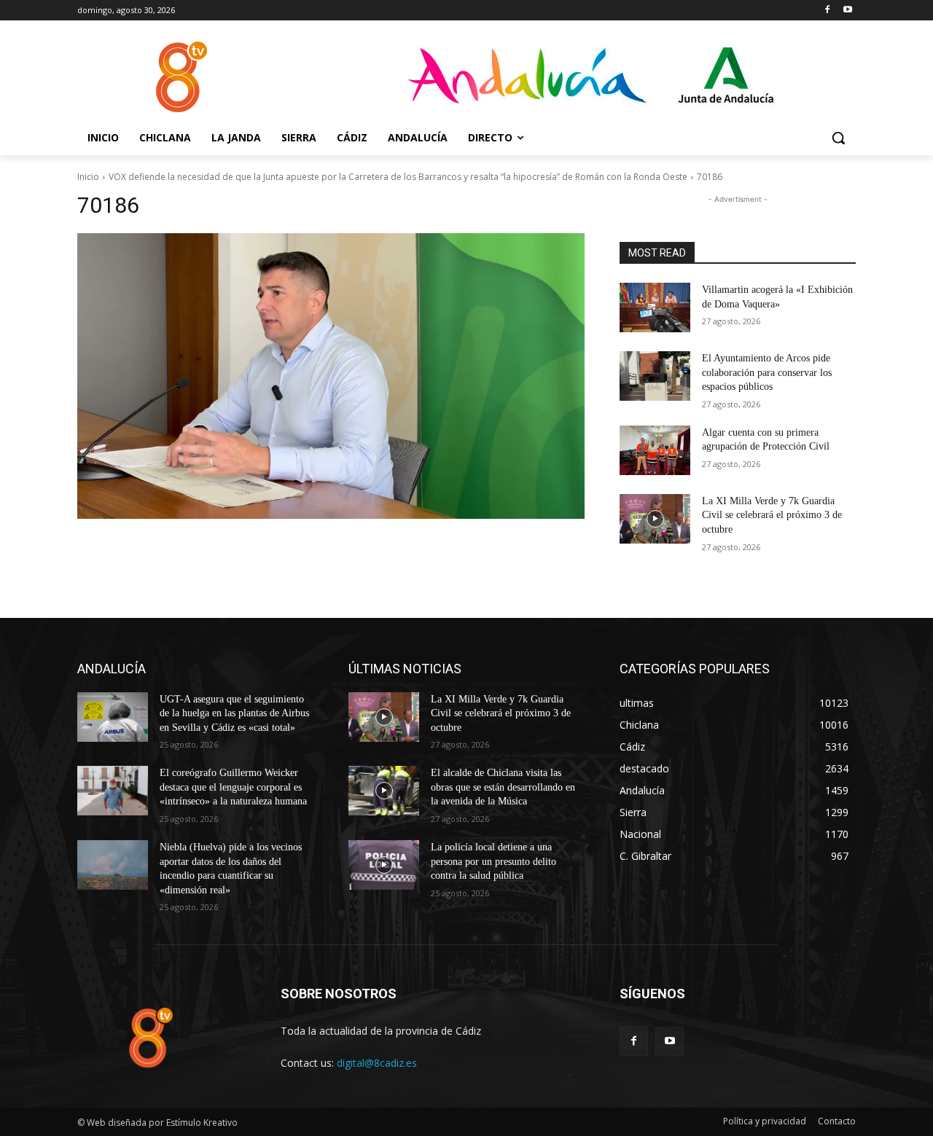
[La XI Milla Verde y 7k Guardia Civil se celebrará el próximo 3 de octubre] (655, 519)
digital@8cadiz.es (377, 1063)
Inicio (88, 177)
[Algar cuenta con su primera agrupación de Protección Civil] (655, 450)
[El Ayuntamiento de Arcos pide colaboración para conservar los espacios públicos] (655, 376)
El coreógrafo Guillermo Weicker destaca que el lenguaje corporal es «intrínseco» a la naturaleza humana (233, 787)
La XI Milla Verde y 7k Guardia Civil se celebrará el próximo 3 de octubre (772, 515)
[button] (838, 137)
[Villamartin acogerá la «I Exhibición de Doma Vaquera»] (655, 307)
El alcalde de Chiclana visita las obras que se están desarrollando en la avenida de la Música (503, 787)
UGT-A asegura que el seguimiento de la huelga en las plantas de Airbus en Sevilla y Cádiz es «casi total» (234, 713)
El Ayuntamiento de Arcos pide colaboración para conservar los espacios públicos (767, 372)
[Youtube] (847, 10)
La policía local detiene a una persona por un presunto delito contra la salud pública (493, 861)
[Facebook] (827, 10)
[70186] (331, 376)
